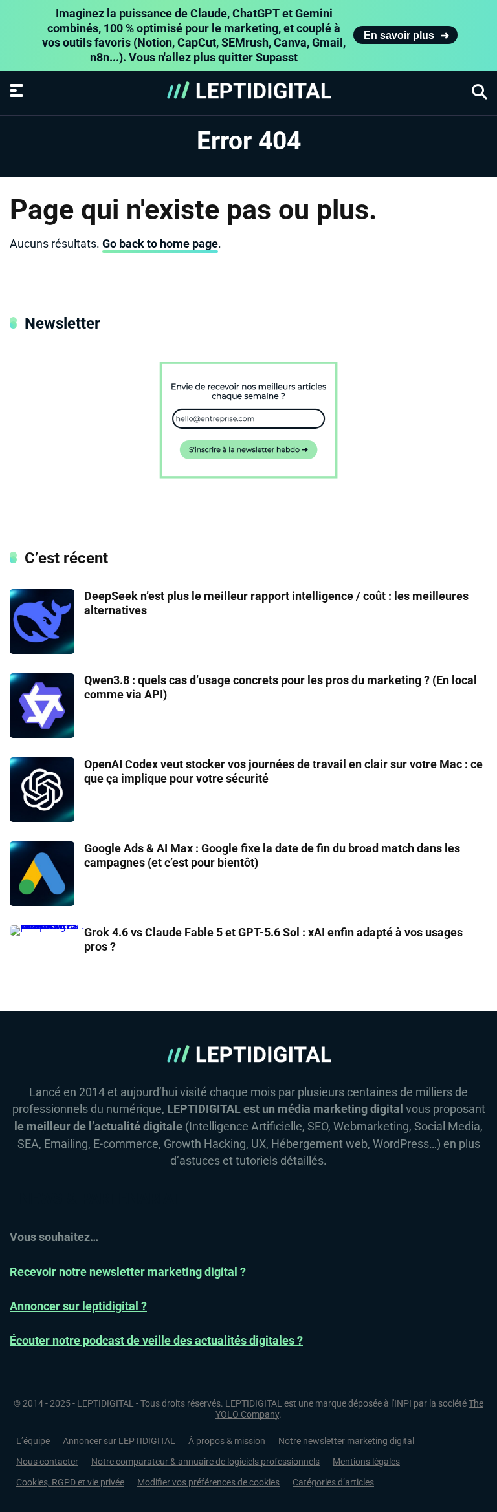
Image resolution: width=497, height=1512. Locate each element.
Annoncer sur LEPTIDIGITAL (119, 1441)
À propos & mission (226, 1441)
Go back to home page (160, 243)
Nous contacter (47, 1461)
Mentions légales (366, 1461)
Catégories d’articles (333, 1482)
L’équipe (33, 1441)
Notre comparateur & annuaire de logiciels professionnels (205, 1461)
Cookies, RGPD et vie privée (70, 1482)
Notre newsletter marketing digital (346, 1441)
